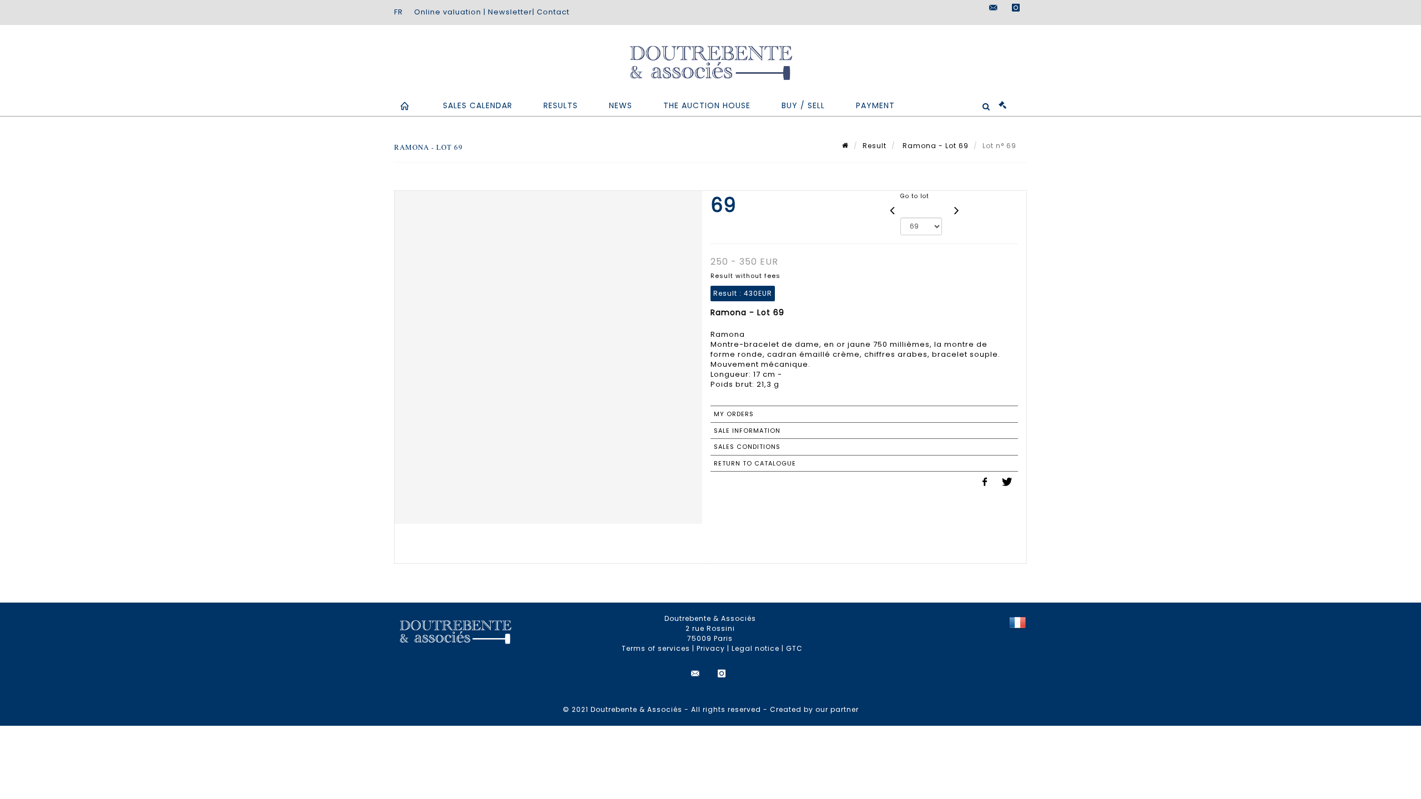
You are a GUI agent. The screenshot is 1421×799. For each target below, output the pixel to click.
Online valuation (447, 12)
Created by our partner (814, 709)
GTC (794, 648)
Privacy (711, 648)
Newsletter (510, 12)
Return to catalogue (755, 463)
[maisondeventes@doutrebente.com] (993, 8)
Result (874, 145)
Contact (553, 12)
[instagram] (1016, 8)
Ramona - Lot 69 (934, 145)
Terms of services (656, 648)
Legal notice (755, 648)
